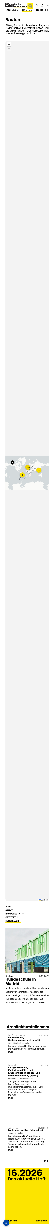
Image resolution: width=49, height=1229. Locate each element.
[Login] (42, 5)
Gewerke (11, 917)
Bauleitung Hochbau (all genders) (25, 1130)
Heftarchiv (41, 1221)
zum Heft (12, 1221)
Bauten (27, 10)
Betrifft (42, 10)
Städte (9, 910)
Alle (8, 907)
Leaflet (43, 900)
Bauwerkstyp (13, 914)
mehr (42, 1003)
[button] (13, 463)
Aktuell (12, 10)
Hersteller (12, 921)
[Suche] (37, 5)
